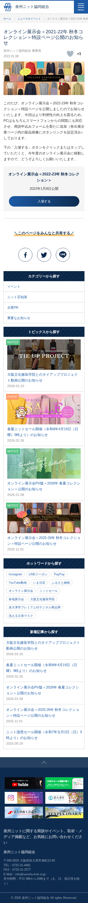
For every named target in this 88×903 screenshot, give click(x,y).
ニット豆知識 (17, 297)
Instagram (15, 574)
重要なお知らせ (18, 318)
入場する (44, 201)
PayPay (59, 574)
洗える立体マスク (21, 615)
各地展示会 (16, 599)
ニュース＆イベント (29, 18)
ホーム (7, 18)
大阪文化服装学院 (42, 599)
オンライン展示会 (21, 591)
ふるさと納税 (61, 582)
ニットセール (48, 591)
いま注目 (39, 582)
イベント (13, 286)
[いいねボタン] (70, 53)
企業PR (12, 307)
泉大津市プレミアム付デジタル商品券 (35, 607)
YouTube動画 (18, 582)
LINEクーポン (38, 574)
